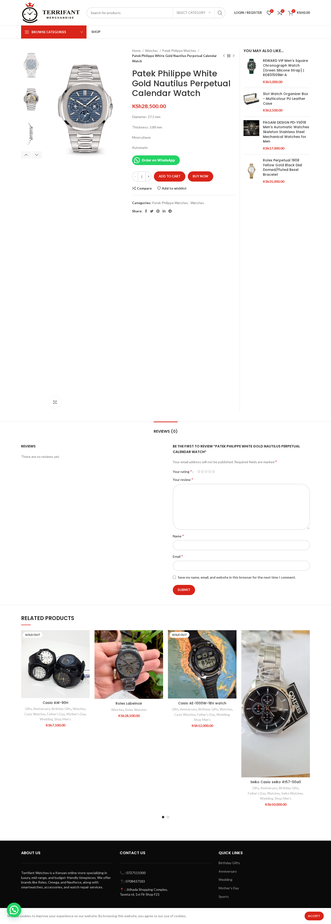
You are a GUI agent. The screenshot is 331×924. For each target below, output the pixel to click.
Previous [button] (26, 155)
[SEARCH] (220, 12)
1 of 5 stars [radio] (199, 471)
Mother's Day (76, 714)
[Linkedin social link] (164, 211)
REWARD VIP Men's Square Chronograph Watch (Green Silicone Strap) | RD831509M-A (285, 67)
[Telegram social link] (170, 211)
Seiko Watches (292, 793)
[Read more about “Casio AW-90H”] (86, 649)
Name (178, 536)
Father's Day (56, 714)
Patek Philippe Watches (179, 51)
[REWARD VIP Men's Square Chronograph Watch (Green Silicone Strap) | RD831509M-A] (251, 71)
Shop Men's (62, 719)
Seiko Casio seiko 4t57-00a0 (275, 782)
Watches (151, 51)
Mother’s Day (229, 888)
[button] (159, 649)
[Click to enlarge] (55, 402)
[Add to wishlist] (86, 638)
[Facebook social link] (146, 211)
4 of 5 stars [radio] (210, 471)
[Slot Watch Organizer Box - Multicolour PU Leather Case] (251, 102)
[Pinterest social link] (158, 211)
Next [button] (37, 155)
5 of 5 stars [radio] (213, 471)
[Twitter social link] (152, 211)
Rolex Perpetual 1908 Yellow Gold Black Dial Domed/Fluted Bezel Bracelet (282, 167)
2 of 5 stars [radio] (202, 471)
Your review (183, 479)
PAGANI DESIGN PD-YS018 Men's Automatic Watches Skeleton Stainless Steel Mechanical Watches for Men (286, 132)
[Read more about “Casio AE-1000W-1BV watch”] (233, 649)
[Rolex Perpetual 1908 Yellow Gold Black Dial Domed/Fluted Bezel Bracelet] (251, 171)
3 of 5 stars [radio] (206, 471)
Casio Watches (35, 714)
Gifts (28, 709)
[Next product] (233, 56)
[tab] (166, 429)
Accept (314, 916)
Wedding (46, 719)
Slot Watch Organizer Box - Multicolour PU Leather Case (285, 99)
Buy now (200, 176)
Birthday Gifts (61, 709)
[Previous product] (223, 56)
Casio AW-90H (55, 702)
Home (136, 51)
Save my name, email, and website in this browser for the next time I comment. (237, 577)
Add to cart (170, 176)
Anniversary (41, 709)
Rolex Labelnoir (129, 703)
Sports (224, 896)
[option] (31, 63)
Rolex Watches (136, 710)
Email (178, 556)
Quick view (86, 659)
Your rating (182, 471)
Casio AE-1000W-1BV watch (202, 703)
